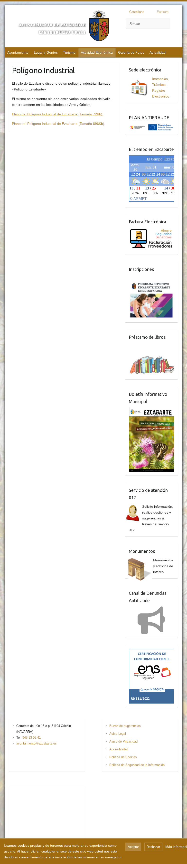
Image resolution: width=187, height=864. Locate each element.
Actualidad (158, 52)
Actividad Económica (97, 52)
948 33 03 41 (31, 737)
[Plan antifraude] (151, 127)
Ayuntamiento (17, 52)
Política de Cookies (123, 757)
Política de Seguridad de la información (137, 765)
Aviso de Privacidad (123, 741)
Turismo (69, 52)
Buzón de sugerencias (125, 726)
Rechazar (153, 847)
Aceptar (133, 847)
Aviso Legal (117, 733)
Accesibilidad (118, 749)
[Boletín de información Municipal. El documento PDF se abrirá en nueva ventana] (151, 410)
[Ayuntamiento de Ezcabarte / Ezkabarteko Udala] (60, 27)
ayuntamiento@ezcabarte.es (36, 743)
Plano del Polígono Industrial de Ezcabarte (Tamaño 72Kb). (57, 114)
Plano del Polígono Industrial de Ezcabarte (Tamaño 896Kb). (58, 124)
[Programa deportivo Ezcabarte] (151, 284)
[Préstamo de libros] (154, 352)
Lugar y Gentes (46, 52)
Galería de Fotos (131, 52)
